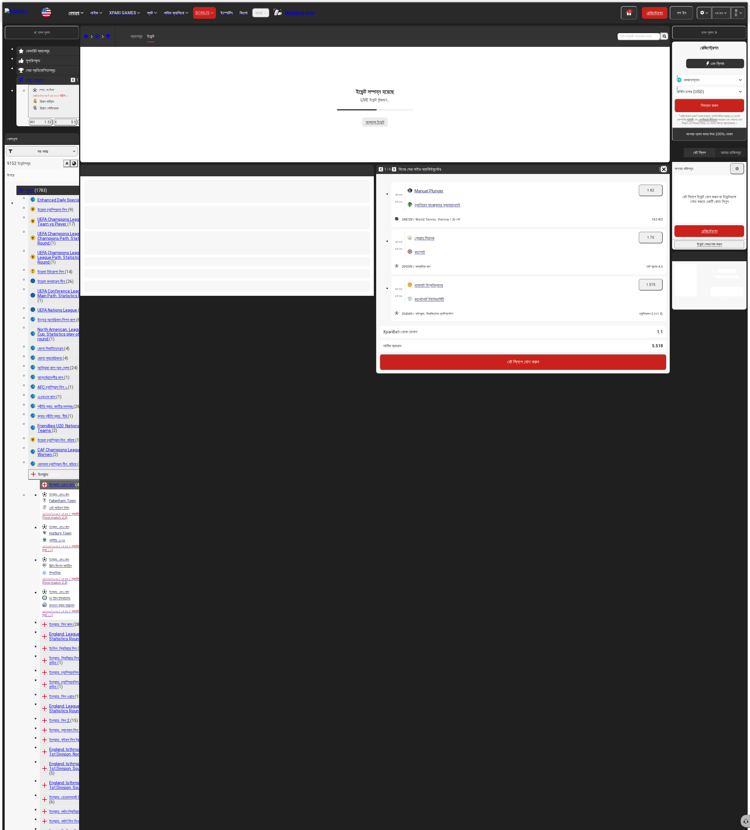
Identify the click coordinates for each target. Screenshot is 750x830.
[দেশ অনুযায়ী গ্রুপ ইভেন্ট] (74, 163)
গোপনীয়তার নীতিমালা (707, 132)
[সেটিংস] (737, 181)
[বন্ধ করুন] (741, 273)
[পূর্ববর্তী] (73, 80)
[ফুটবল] (97, 36)
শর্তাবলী (690, 132)
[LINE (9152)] (86, 36)
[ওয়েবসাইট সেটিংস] (704, 13)
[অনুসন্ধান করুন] (664, 36)
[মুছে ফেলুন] (367, 169)
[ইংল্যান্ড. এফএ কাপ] (108, 36)
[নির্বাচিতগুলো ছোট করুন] (66, 163)
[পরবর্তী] (100, 169)
